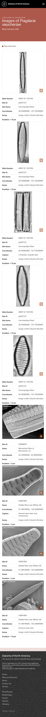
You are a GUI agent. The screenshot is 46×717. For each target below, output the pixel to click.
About (4, 680)
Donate (5, 686)
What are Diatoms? (9, 677)
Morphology (7, 695)
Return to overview (14, 18)
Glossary (5, 704)
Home (4, 674)
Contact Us (6, 684)
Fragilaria (28, 20)
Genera (5, 698)
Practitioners (7, 692)
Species (5, 701)
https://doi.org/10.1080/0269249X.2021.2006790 (18, 669)
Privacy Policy (8, 711)
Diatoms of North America (18, 4)
